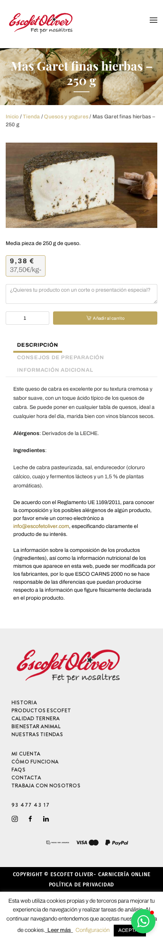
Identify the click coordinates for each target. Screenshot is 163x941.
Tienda (31, 116)
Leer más (59, 930)
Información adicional (55, 370)
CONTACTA (26, 777)
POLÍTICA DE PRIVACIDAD (81, 884)
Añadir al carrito (108, 318)
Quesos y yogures (66, 116)
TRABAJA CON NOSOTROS (45, 785)
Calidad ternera (35, 718)
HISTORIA (24, 702)
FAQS (18, 769)
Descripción (37, 345)
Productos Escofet (41, 710)
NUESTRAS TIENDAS (37, 734)
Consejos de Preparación (60, 357)
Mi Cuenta (25, 753)
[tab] (34, 346)
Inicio (12, 116)
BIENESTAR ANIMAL (36, 726)
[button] (143, 921)
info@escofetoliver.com (41, 526)
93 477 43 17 (30, 805)
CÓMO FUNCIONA (34, 761)
